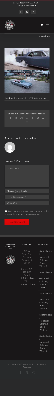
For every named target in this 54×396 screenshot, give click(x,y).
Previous (45, 36)
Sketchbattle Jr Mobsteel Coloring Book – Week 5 (43, 322)
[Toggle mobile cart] (41, 25)
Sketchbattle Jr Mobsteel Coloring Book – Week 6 (43, 301)
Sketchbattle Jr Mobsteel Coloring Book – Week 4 (43, 343)
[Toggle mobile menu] (48, 25)
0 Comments (40, 98)
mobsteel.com (28, 284)
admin (11, 98)
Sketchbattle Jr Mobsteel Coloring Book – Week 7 (43, 279)
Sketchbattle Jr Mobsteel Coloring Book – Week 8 (43, 258)
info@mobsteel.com (27, 5)
